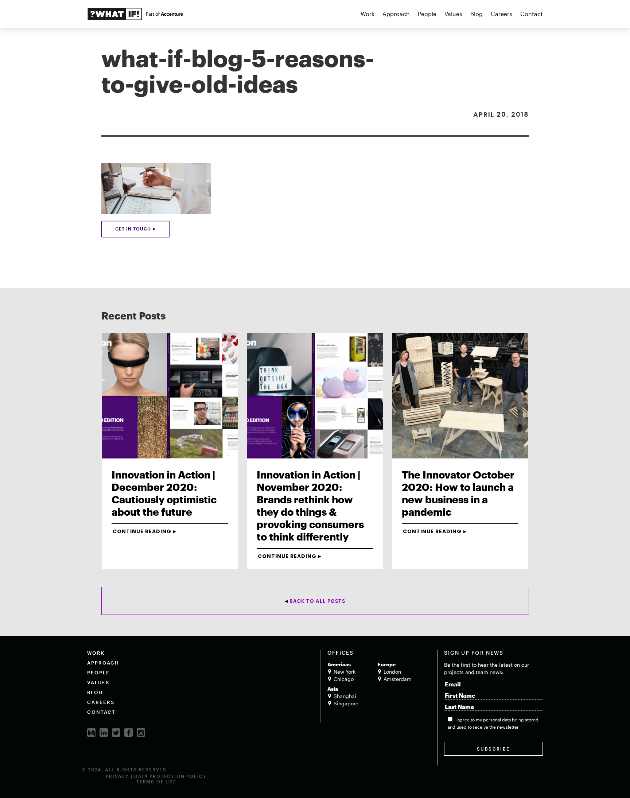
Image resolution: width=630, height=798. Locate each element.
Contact (531, 13)
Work (367, 13)
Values (453, 13)
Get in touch (133, 228)
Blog (476, 13)
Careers (501, 13)
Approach (396, 13)
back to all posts (317, 601)
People (427, 13)
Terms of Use (156, 781)
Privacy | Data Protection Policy (156, 776)
